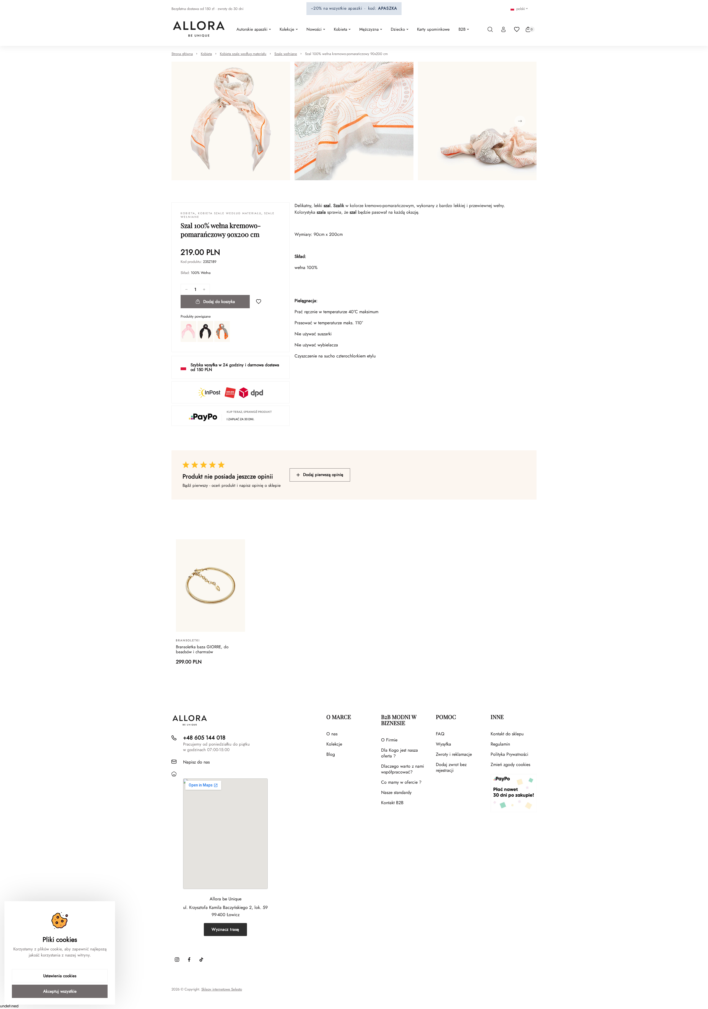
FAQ (440, 734)
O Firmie (389, 740)
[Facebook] (189, 959)
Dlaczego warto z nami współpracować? (402, 769)
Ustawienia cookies (59, 976)
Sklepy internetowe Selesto (221, 989)
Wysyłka (443, 744)
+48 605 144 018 (204, 738)
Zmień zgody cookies (510, 764)
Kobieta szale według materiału (243, 53)
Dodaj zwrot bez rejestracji (451, 767)
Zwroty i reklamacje (454, 754)
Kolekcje (334, 744)
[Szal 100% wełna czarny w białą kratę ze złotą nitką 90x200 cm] (205, 331)
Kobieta (206, 53)
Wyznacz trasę (225, 929)
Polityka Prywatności (509, 754)
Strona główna (182, 53)
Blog (330, 754)
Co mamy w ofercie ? (401, 782)
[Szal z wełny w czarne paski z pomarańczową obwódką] (222, 331)
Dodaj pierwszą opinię (323, 475)
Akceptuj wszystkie (60, 991)
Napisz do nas (196, 762)
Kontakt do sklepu (507, 734)
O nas (331, 734)
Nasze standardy (396, 792)
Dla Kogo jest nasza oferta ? (399, 753)
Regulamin (500, 744)
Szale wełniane (285, 53)
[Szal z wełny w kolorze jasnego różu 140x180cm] (188, 331)
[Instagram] (177, 959)
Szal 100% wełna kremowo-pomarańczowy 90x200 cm (346, 53)
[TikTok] (201, 959)
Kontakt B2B (392, 802)
